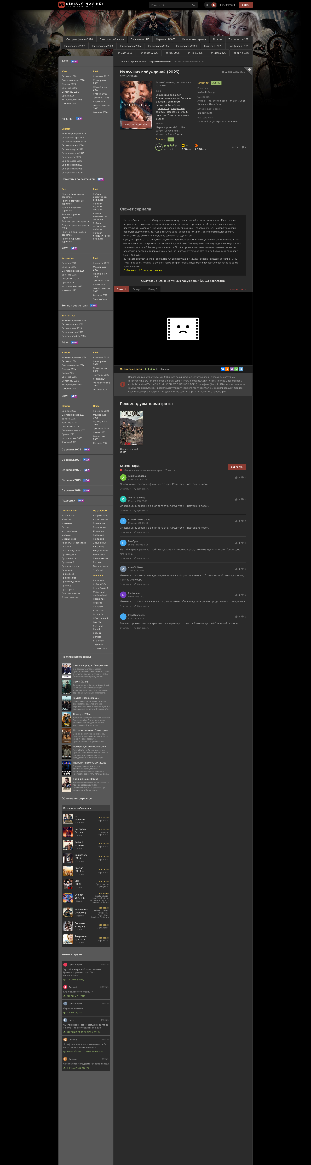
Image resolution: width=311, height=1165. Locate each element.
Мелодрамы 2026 (99, 81)
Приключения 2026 (100, 88)
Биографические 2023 (73, 414)
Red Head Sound (98, 627)
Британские (99, 523)
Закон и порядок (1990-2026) (83, 1032)
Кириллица (98, 580)
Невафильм (99, 598)
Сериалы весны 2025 (73, 324)
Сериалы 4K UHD (140, 39)
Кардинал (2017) (76, 996)
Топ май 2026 (172, 52)
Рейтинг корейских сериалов (72, 216)
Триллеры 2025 (101, 280)
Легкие (65, 527)
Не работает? (238, 289)
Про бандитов (69, 554)
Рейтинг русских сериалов (76, 221)
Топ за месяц (100, 299)
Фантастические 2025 (101, 290)
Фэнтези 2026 (100, 112)
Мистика (66, 534)
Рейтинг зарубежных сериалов (73, 202)
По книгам (67, 546)
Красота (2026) (75, 979)
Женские (66, 519)
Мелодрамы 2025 (99, 268)
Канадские (98, 538)
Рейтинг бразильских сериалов (73, 195)
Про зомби (67, 569)
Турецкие (98, 569)
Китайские (98, 546)
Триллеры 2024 (101, 374)
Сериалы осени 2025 (72, 332)
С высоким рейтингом (112, 39)
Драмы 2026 (68, 95)
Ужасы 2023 (99, 432)
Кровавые (67, 523)
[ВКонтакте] (223, 369)
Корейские (98, 534)
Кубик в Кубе (99, 584)
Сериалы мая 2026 (71, 156)
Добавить (237, 467)
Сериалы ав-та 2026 (72, 172)
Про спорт (67, 585)
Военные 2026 (69, 87)
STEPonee (98, 640)
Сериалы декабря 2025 (74, 336)
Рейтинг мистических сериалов (99, 226)
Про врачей (68, 562)
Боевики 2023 (69, 418)
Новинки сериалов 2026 (74, 133)
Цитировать (143, 488)
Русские (97, 562)
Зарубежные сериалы (160, 61)
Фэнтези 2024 (100, 389)
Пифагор (97, 602)
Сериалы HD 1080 (165, 39)
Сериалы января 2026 (73, 137)
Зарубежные (100, 542)
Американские (100, 515)
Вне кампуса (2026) (78, 1068)
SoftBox (97, 636)
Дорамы (217, 39)
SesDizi (97, 632)
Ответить (124, 488)
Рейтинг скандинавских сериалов (74, 233)
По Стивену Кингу (71, 550)
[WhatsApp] (236, 369)
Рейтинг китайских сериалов (71, 209)
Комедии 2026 (69, 103)
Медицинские (69, 538)
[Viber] (232, 369)
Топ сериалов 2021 (239, 39)
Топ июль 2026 (217, 52)
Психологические (71, 593)
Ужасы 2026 (99, 101)
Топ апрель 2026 (148, 52)
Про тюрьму (68, 589)
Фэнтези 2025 (100, 295)
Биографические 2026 (73, 80)
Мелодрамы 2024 (99, 363)
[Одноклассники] (227, 369)
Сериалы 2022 (71, 449)
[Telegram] (241, 369)
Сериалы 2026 (69, 76)
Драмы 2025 (68, 282)
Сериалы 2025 (69, 263)
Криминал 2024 (101, 357)
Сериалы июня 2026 (72, 164)
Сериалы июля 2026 (72, 168)
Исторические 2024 (72, 384)
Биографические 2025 (73, 270)
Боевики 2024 (69, 369)
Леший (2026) (74, 1012)
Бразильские (99, 527)
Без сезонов (68, 515)
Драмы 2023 (68, 434)
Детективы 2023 (70, 426)
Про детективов (70, 566)
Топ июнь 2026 (194, 52)
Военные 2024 (69, 376)
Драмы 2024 (68, 372)
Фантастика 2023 (99, 438)
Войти (245, 5)
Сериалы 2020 (71, 470)
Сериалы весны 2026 (73, 145)
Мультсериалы (69, 531)
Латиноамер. (100, 554)
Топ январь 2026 (213, 46)
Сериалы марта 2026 (72, 149)
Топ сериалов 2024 (130, 46)
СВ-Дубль (98, 606)
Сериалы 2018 (71, 490)
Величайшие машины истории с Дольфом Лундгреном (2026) (88, 1051)
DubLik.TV (98, 614)
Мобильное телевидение (100, 593)
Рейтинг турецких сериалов (71, 240)
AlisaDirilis (98, 610)
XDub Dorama (100, 648)
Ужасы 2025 (99, 284)
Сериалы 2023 (69, 410)
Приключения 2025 (100, 275)
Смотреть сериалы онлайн (133, 61)
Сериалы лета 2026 (72, 160)
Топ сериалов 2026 (186, 46)
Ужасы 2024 (99, 378)
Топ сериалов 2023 (102, 46)
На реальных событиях (74, 542)
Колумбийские (100, 550)
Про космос (68, 573)
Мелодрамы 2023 (99, 416)
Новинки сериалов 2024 (74, 357)
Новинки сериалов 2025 (74, 320)
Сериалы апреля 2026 (73, 153)
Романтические (70, 597)
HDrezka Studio (101, 618)
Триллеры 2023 (101, 428)
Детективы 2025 (70, 278)
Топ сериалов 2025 (158, 46)
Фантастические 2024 (101, 384)
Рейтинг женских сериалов (98, 206)
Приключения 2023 (100, 423)
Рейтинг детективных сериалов (100, 196)
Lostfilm (97, 622)
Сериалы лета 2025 (72, 328)
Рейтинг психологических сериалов (101, 235)
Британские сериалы (167, 98)
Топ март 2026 (124, 52)
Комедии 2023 (69, 442)
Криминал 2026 (101, 76)
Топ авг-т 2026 (241, 52)
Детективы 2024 (70, 380)
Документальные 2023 (73, 430)
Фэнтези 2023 (100, 443)
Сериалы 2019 (71, 480)
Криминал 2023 (101, 410)
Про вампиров (69, 558)
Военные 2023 (69, 422)
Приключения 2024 (100, 369)
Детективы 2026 (70, 91)
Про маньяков (69, 577)
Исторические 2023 (72, 438)
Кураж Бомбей (100, 588)
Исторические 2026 (72, 99)
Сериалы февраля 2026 (74, 141)
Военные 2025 (69, 274)
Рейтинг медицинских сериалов (100, 216)
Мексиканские (100, 558)
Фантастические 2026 (101, 107)
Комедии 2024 (69, 388)
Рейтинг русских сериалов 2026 (76, 226)
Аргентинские (100, 519)
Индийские (98, 531)
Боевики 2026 (69, 84)
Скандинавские (101, 566)
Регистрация (228, 5)
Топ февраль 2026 (239, 46)
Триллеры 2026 (101, 97)
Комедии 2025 (69, 290)
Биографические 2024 (73, 365)
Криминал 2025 (101, 263)
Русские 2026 (100, 93)
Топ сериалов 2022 (74, 46)
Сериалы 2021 (71, 459)
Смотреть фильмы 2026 (79, 39)
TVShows (98, 644)
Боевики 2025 (69, 266)
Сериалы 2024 (69, 361)
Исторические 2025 (72, 286)
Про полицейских (71, 581)
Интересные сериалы (194, 39)
